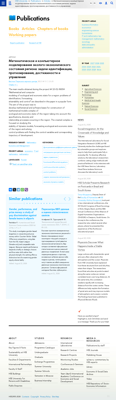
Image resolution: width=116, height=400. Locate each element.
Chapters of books (52, 28)
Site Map (55, 396)
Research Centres (69, 350)
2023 (89, 66)
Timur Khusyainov (85, 194)
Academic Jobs (67, 369)
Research (66, 338)
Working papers (22, 34)
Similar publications (25, 198)
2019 (89, 69)
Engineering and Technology (90, 93)
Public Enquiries (15, 385)
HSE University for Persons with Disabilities (19, 379)
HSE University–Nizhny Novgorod (90, 198)
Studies (39, 338)
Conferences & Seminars (72, 364)
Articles (28, 28)
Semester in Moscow (44, 375)
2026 (97, 63)
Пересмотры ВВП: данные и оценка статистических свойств (55, 212)
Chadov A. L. (13, 85)
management (87, 38)
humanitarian (87, 33)
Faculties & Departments (20, 359)
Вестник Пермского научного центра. (23, 81)
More (99, 69)
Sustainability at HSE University (18, 353)
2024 (84, 66)
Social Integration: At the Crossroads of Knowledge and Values (93, 132)
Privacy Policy (45, 396)
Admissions (39, 343)
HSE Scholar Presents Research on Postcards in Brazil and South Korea (94, 186)
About (13, 338)
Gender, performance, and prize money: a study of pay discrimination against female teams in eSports (23, 213)
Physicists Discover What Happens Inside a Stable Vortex (90, 246)
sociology (86, 41)
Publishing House (94, 355)
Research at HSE (35, 43)
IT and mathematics (90, 36)
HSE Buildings (14, 373)
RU (91, 3)
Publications (33, 18)
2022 (94, 66)
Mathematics (31, 142)
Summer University (43, 366)
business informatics (90, 24)
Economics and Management (19, 146)
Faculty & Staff (15, 369)
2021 (98, 66)
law (99, 36)
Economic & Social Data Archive (97, 372)
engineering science (90, 30)
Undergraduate (41, 352)
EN (94, 3)
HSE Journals (92, 350)
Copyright (35, 396)
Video (89, 379)
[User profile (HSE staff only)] (106, 3)
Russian (24, 160)
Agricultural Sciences (93, 89)
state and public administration (88, 46)
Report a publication (17, 43)
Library (89, 366)
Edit (108, 396)
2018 (94, 69)
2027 (92, 63)
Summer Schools (42, 371)
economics (86, 27)
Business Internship (43, 380)
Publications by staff (96, 345)
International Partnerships (20, 364)
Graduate (39, 357)
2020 (84, 69)
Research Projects (69, 355)
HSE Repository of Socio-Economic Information (98, 384)
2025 (102, 63)
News (81, 119)
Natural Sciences (91, 106)
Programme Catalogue (45, 347)
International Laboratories (66, 344)
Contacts (25, 396)
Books (14, 28)
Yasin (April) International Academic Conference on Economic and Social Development (72, 377)
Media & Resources (93, 339)
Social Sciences (91, 109)
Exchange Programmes (44, 361)
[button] (24, 203)
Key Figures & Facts (17, 347)
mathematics (99, 38)
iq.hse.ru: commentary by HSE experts (98, 361)
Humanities (89, 97)
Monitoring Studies (69, 359)
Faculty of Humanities (89, 197)
